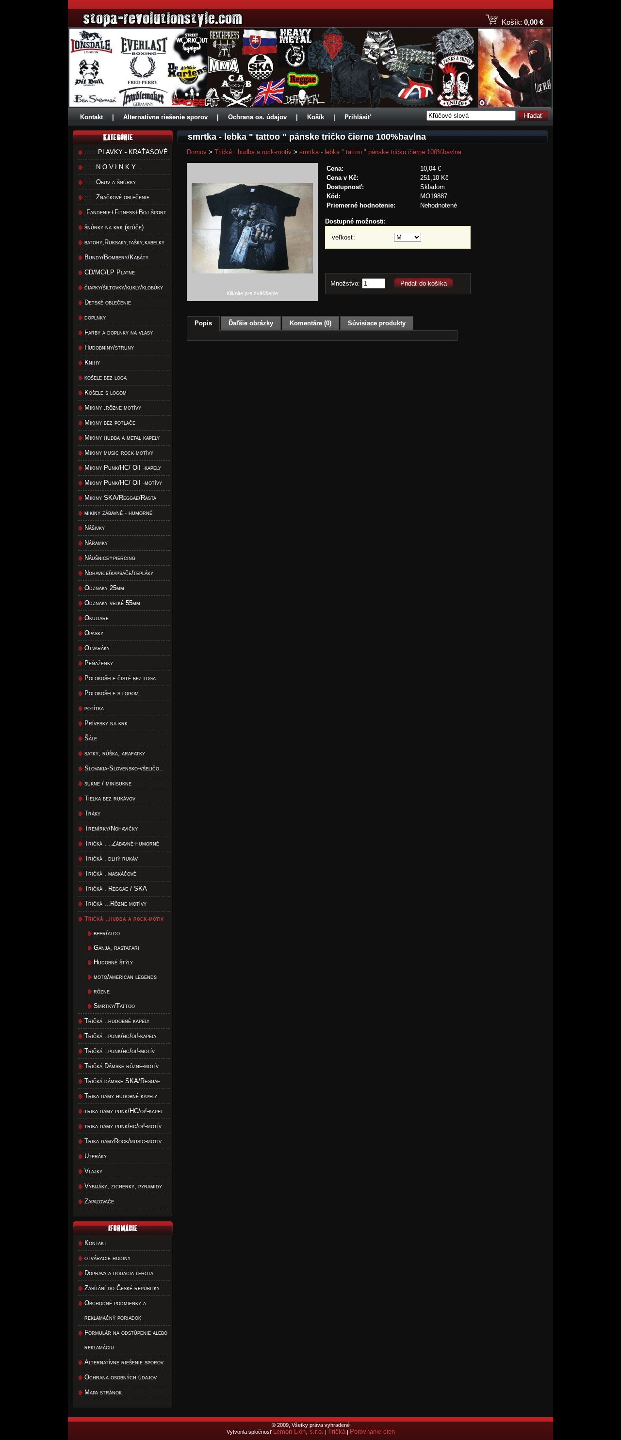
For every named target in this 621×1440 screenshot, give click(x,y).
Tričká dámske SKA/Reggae (122, 1081)
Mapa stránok (103, 1392)
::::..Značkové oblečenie (116, 197)
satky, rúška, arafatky (114, 753)
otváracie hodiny (107, 1258)
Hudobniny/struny (109, 347)
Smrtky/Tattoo (114, 1005)
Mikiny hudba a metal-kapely (122, 437)
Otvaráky (97, 648)
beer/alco (107, 933)
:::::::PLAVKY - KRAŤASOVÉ (126, 152)
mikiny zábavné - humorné (118, 512)
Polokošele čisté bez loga (120, 678)
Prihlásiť (357, 117)
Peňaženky (98, 663)
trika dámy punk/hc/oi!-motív (123, 1126)
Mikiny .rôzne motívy (112, 407)
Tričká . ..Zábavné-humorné (121, 843)
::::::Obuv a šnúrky (110, 182)
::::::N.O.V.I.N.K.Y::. (112, 167)
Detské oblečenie (107, 302)
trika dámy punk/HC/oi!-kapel (123, 1111)
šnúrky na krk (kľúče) (114, 227)
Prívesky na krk (106, 723)
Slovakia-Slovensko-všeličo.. (123, 768)
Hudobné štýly (113, 962)
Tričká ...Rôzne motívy (115, 903)
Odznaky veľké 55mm (112, 603)
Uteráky (95, 1156)
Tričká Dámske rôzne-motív (121, 1066)
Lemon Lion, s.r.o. (298, 1431)
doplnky (95, 317)
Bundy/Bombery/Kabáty (116, 257)
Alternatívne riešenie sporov (165, 117)
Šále (90, 738)
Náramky (96, 542)
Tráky (92, 813)
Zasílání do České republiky (122, 1288)
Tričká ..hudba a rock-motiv (253, 152)
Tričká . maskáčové (110, 873)
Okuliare (96, 618)
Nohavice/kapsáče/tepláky (118, 572)
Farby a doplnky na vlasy (118, 332)
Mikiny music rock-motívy (118, 452)
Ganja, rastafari (116, 947)
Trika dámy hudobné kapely (120, 1096)
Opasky (93, 633)
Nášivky (94, 527)
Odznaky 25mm (104, 588)
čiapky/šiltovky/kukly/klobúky (123, 287)
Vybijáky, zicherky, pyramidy (123, 1186)
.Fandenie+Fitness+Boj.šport (125, 212)
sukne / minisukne (107, 783)
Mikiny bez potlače (109, 422)
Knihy (92, 362)
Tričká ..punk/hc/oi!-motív (119, 1051)
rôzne (102, 991)
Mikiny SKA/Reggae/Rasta (120, 497)
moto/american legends (125, 976)
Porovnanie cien (372, 1431)
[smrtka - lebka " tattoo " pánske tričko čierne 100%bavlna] (252, 288)
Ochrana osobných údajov (120, 1377)
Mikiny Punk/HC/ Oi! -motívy (123, 482)
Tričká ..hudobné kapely (116, 1020)
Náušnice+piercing (109, 557)
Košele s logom (105, 392)
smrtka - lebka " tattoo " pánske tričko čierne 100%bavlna (380, 152)
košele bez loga (105, 377)
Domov (197, 152)
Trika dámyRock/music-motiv (123, 1141)
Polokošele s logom (111, 693)
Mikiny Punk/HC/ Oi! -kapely (122, 467)
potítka (94, 708)
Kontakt (91, 117)
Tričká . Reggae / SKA (115, 888)
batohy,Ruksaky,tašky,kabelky (124, 242)
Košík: (512, 22)
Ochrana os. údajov (257, 117)
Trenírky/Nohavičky (111, 828)
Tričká (336, 1431)
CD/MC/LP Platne (109, 272)
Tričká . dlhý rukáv (111, 858)
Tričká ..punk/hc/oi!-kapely (120, 1036)
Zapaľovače (99, 1201)
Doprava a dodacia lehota (118, 1273)
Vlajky (93, 1171)
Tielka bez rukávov (109, 798)
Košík (315, 117)
